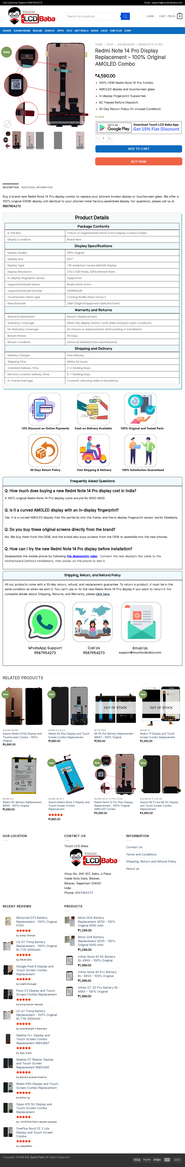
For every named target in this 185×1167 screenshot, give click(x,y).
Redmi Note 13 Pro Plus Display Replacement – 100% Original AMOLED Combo (113, 806)
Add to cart (138, 149)
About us (132, 868)
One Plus (116, 30)
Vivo (69, 30)
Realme (37, 30)
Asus (104, 30)
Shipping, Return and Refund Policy (151, 861)
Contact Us (134, 847)
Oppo (60, 30)
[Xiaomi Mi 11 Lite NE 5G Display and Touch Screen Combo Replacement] (161, 774)
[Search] (125, 16)
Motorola (82, 30)
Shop (109, 44)
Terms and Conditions (141, 854)
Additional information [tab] (37, 187)
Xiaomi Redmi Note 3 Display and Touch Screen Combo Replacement (68, 806)
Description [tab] (11, 187)
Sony (127, 30)
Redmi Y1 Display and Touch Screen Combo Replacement (157, 735)
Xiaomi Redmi (22, 30)
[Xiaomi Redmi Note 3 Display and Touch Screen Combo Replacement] (69, 774)
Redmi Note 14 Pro (150, 44)
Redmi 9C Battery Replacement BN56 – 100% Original (22, 804)
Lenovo (50, 30)
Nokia (94, 30)
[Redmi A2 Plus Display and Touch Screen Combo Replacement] (69, 706)
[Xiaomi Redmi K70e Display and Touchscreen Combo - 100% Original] (24, 706)
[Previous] (9, 85)
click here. (103, 594)
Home (99, 44)
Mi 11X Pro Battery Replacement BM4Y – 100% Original (113, 735)
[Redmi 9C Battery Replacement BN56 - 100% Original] (24, 774)
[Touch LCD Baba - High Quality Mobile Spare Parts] (31, 16)
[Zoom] (7, 124)
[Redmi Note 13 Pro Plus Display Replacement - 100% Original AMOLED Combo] (115, 774)
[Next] (83, 85)
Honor (7, 30)
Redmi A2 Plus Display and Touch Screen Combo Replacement (68, 735)
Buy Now (138, 161)
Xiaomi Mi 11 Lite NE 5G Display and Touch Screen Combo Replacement (159, 806)
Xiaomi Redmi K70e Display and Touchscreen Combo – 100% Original (22, 737)
